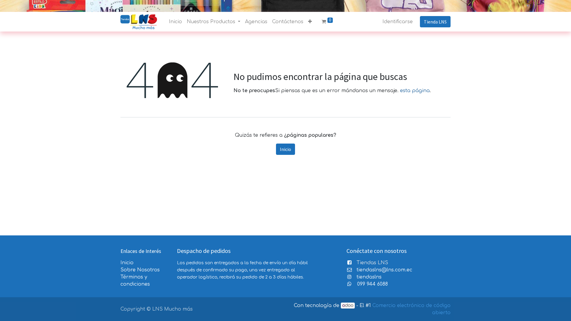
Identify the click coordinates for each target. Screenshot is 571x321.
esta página (415, 90)
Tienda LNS (435, 22)
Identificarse (397, 21)
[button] (310, 22)
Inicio (285, 149)
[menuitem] (175, 22)
